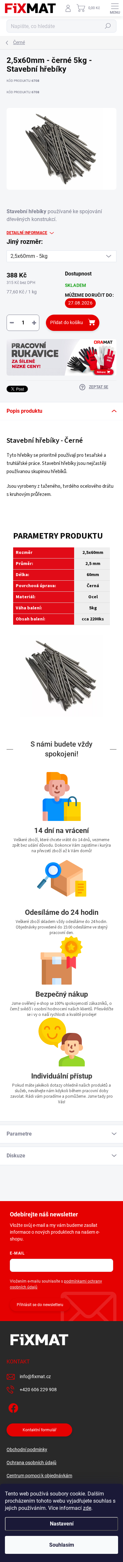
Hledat (108, 26)
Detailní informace (27, 233)
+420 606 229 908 (38, 1389)
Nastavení (61, 1524)
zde (87, 1508)
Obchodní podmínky (27, 1449)
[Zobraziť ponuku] (61, 357)
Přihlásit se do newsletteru (40, 1304)
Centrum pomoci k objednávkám (39, 1475)
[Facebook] (12, 1406)
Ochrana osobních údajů (31, 1462)
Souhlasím (61, 1545)
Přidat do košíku (66, 322)
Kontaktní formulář (39, 1430)
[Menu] (115, 8)
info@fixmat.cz (35, 1376)
